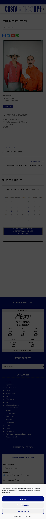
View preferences (23, 511)
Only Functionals (23, 505)
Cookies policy (18, 516)
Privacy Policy (27, 516)
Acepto (23, 499)
